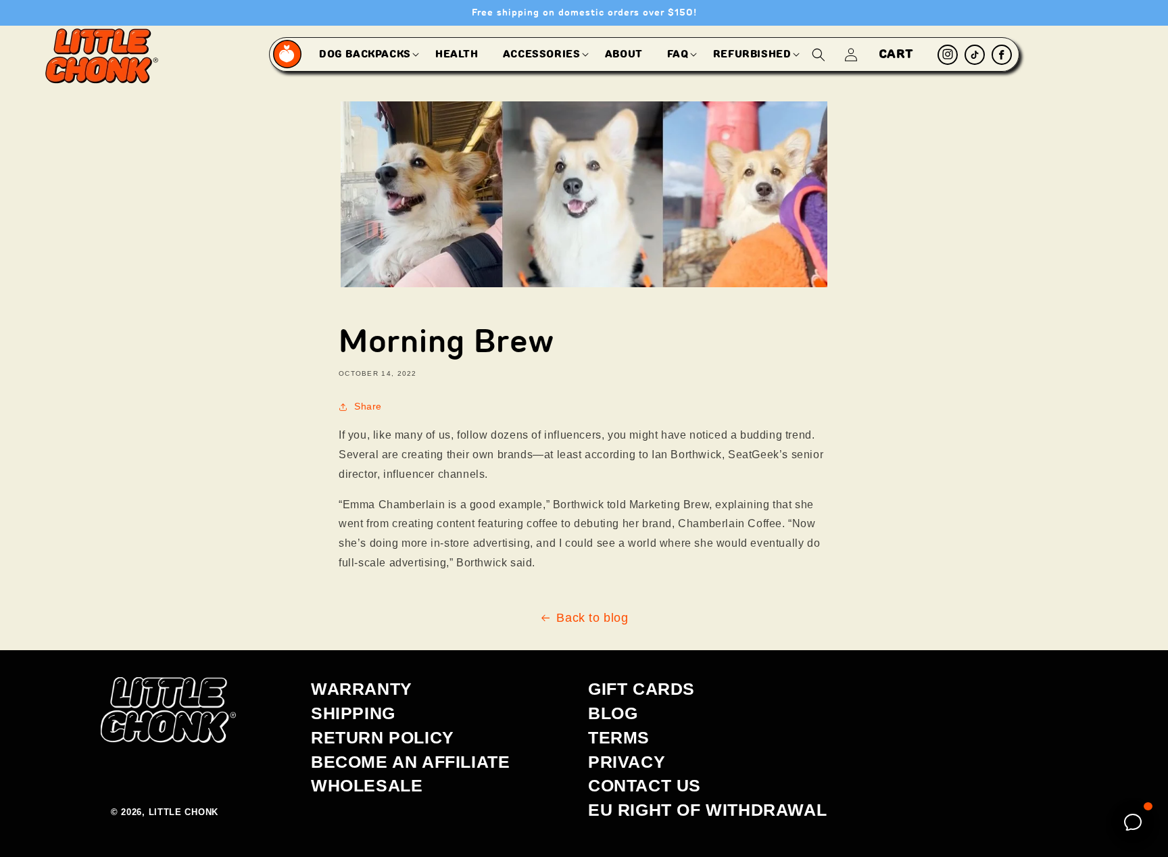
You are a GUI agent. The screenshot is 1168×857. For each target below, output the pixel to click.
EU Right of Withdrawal (707, 809)
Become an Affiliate (410, 761)
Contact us (644, 785)
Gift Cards (641, 688)
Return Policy (382, 737)
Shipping (353, 713)
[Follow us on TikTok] (975, 55)
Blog (612, 713)
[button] (365, 54)
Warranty (361, 688)
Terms (619, 737)
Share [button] (368, 406)
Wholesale (366, 785)
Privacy (626, 761)
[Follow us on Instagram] (948, 55)
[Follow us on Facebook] (1002, 55)
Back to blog (592, 618)
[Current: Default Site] (288, 54)
